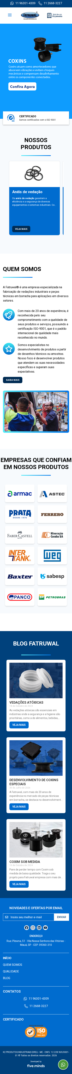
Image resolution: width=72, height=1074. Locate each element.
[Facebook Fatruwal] (26, 927)
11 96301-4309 (25, 3)
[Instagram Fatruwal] (33, 927)
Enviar (61, 917)
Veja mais (21, 229)
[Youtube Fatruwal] (45, 927)
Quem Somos (12, 965)
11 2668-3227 (53, 3)
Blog (6, 978)
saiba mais (12, 380)
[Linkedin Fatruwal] (39, 927)
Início (7, 958)
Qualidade (11, 971)
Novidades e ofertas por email (36, 908)
